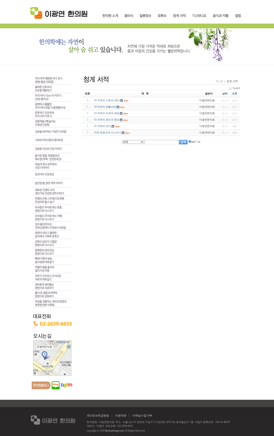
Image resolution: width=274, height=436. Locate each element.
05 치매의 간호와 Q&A (107, 100)
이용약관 (120, 415)
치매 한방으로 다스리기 (107, 132)
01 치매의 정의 (102, 126)
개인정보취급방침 (98, 415)
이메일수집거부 (142, 415)
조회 (234, 93)
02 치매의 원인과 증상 (106, 119)
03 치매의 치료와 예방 (106, 113)
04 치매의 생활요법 (105, 106)
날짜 (225, 93)
